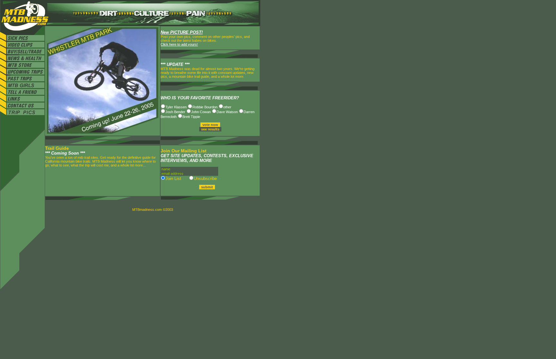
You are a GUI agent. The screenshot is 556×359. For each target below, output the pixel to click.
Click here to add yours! (179, 44)
